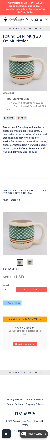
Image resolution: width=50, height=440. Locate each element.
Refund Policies (15, 404)
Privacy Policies (15, 399)
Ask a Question (26, 344)
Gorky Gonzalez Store (22, 421)
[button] (46, 19)
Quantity (6, 284)
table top (15, 199)
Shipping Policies (34, 404)
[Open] (6, 433)
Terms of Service (34, 399)
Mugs (5, 199)
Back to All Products (26, 28)
